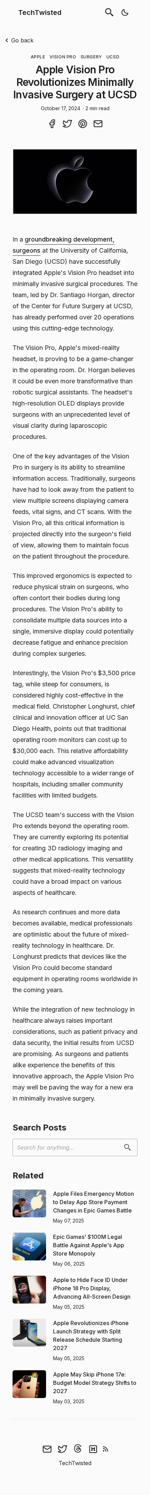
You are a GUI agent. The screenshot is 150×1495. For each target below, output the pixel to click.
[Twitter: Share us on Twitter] (67, 123)
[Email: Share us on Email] (98, 123)
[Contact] (47, 1448)
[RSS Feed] (106, 1448)
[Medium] (93, 1448)
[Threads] (78, 1448)
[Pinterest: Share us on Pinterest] (83, 123)
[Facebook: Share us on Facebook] (52, 123)
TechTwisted (39, 12)
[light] (125, 12)
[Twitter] (62, 1448)
